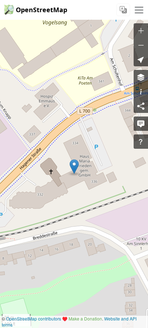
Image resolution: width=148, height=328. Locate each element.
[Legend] (141, 91)
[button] (74, 167)
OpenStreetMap (41, 9)
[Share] (141, 106)
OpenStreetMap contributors (33, 318)
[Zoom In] (141, 30)
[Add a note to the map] (141, 124)
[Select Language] (123, 10)
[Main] (139, 10)
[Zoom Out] (141, 45)
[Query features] (141, 141)
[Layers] (141, 77)
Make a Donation (85, 318)
